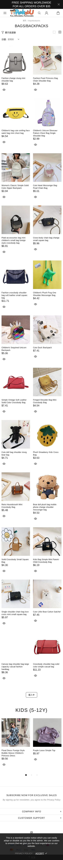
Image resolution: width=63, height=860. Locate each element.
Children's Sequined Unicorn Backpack (14, 348)
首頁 (24, 20)
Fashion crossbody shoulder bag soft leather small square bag (14, 295)
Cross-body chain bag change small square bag (46, 239)
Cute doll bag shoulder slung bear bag (14, 453)
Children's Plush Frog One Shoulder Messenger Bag (44, 293)
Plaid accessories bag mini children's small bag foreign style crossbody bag (14, 240)
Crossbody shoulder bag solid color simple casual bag (46, 665)
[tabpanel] (15, 744)
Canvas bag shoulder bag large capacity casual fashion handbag (15, 666)
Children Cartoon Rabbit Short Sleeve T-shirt (46, 751)
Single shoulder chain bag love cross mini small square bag (15, 613)
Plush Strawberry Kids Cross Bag (46, 453)
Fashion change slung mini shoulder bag (13, 79)
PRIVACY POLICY (23, 853)
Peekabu (22, 13)
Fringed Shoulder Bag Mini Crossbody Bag (44, 401)
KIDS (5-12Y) (31, 710)
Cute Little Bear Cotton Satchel (47, 612)
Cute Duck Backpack (42, 347)
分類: (4, 39)
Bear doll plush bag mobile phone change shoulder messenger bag (44, 507)
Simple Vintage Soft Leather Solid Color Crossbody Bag (14, 401)
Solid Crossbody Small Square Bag (15, 560)
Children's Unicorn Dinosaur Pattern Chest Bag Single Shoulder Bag (45, 133)
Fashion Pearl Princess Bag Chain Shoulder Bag (45, 79)
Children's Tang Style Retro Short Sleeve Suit (14, 751)
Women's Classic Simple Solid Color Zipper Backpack (15, 186)
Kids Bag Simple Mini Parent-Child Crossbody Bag (46, 560)
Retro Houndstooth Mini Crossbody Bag (12, 505)
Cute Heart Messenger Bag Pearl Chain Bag (45, 186)
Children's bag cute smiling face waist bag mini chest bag (16, 131)
